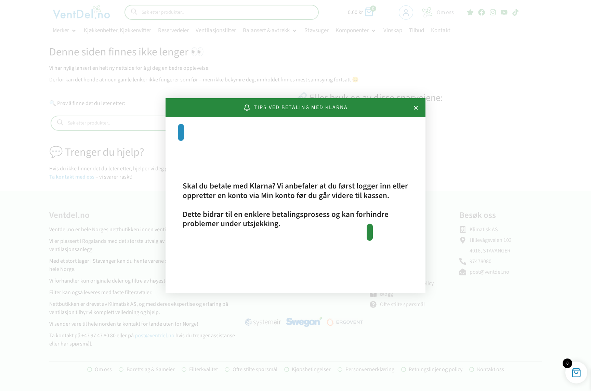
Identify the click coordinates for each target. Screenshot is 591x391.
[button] (416, 107)
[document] (295, 195)
